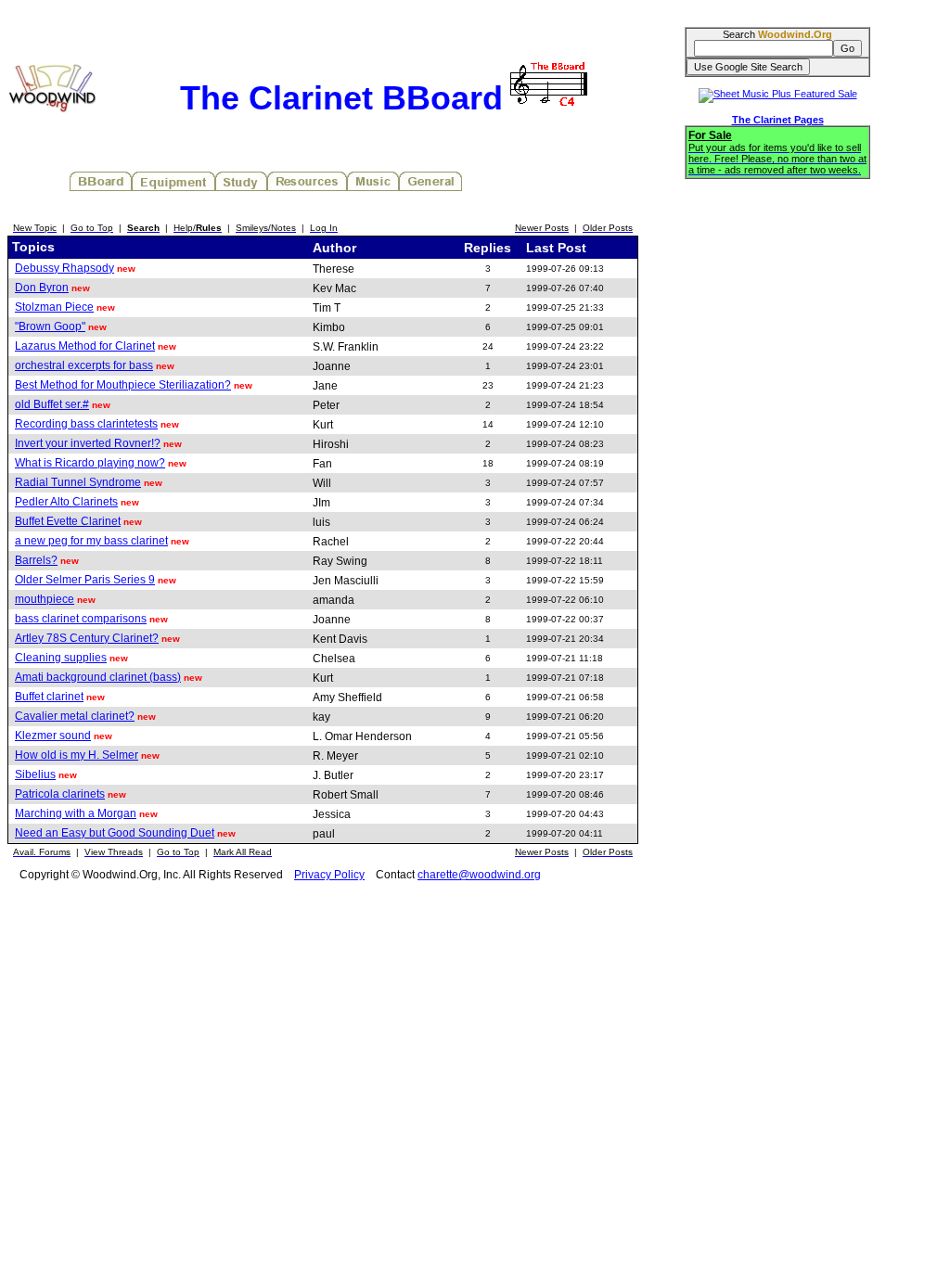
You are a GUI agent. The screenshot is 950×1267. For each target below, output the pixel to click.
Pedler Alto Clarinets (66, 501)
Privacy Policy (329, 874)
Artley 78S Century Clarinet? (87, 638)
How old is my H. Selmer (76, 755)
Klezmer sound (53, 735)
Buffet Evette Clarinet (68, 521)
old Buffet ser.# (52, 404)
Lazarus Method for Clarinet (85, 345)
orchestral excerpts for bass (84, 365)
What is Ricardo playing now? (90, 462)
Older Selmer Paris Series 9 (85, 579)
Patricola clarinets (60, 793)
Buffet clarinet (49, 696)
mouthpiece (44, 599)
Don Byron (42, 287)
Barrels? (36, 560)
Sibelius (35, 774)
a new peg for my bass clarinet (91, 540)
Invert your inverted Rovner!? (87, 443)
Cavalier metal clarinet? (75, 716)
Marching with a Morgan (75, 813)
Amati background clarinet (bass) (98, 677)
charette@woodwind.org (479, 874)
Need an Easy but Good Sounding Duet (114, 832)
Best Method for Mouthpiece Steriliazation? (123, 384)
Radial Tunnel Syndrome (78, 482)
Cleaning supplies (61, 657)
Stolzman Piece (54, 307)
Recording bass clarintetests (86, 423)
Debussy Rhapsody (64, 268)
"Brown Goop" (50, 326)
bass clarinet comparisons (81, 618)
